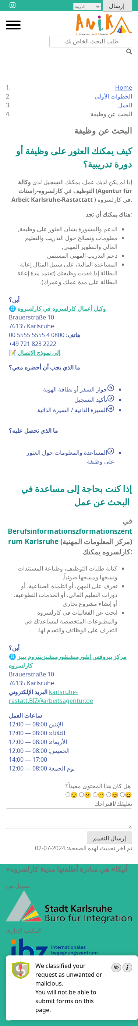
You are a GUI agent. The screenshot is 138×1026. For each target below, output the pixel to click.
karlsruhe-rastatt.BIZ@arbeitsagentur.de (51, 696)
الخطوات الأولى (113, 96)
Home (123, 87)
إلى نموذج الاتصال (39, 352)
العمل (125, 105)
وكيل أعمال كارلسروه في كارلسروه (62, 308)
